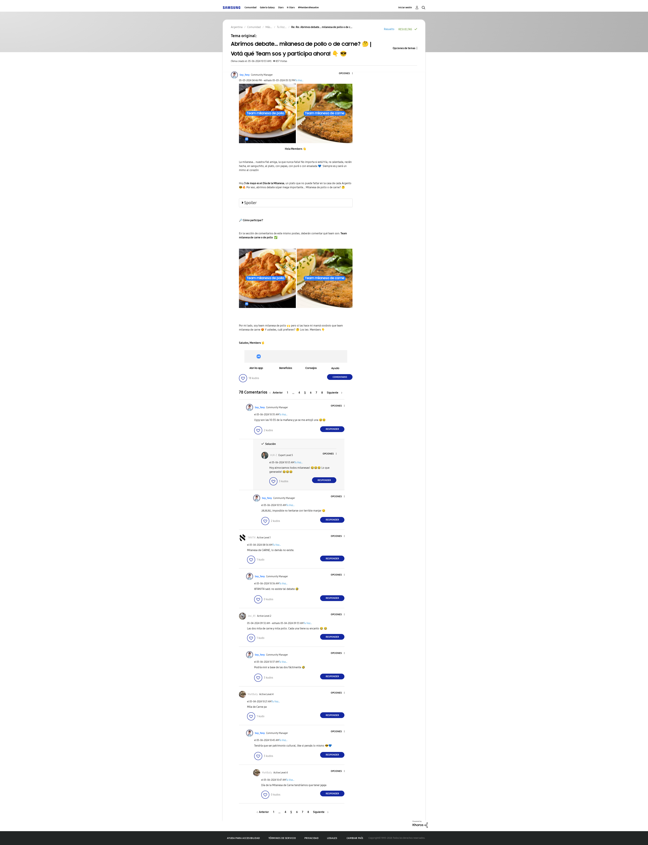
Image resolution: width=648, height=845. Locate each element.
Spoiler (250, 202)
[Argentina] (231, 7)
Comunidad (250, 7)
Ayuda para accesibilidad (243, 838)
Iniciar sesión (405, 7)
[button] (347, 73)
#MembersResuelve (308, 7)
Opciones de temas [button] (404, 48)
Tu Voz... (299, 80)
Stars (281, 7)
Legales (332, 838)
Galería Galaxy (267, 7)
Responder (332, 429)
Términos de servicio (282, 838)
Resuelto (389, 29)
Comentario (340, 377)
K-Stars (291, 7)
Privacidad (311, 838)
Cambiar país (355, 838)
